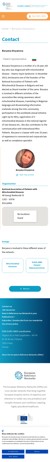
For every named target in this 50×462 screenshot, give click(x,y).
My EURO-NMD (39, 16)
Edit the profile (27, 174)
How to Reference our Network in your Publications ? (19, 315)
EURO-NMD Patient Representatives (37, 265)
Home (5, 28)
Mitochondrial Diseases (12, 265)
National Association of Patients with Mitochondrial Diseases (19, 190)
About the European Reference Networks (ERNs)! (23, 354)
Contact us (7, 306)
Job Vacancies (8, 310)
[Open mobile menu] (3, 16)
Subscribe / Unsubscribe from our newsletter (22, 320)
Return (26, 288)
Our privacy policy (10, 324)
